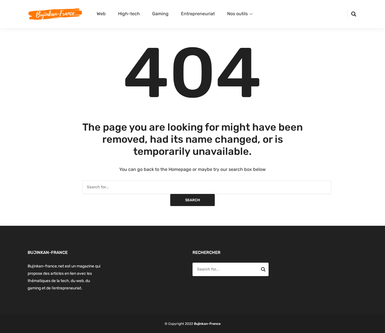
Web (101, 13)
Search (192, 200)
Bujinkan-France (207, 324)
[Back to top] (379, 327)
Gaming (160, 13)
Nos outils (237, 13)
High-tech (129, 13)
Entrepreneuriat (198, 13)
